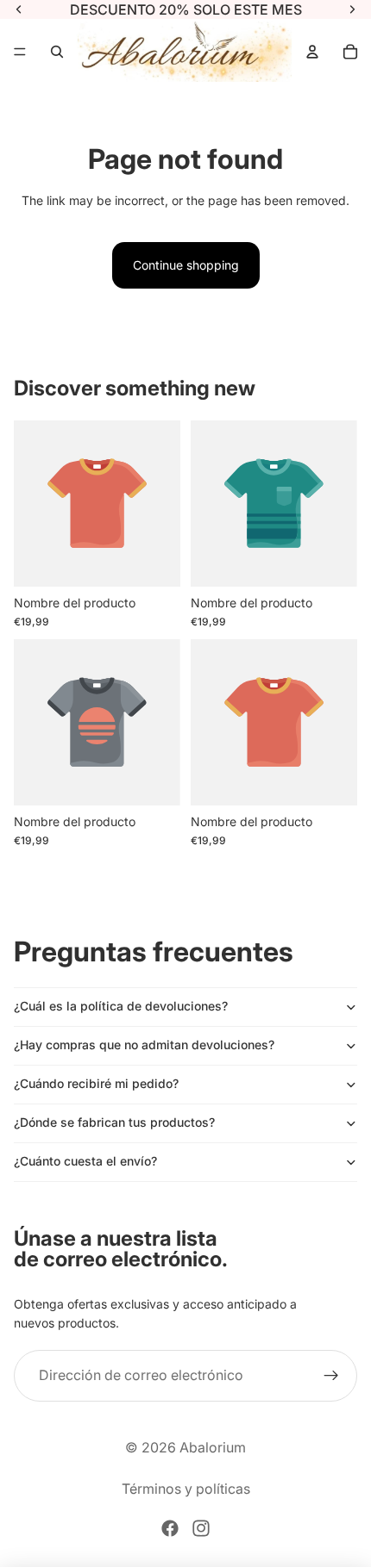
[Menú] (20, 52)
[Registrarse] (331, 1376)
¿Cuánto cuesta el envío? (85, 1160)
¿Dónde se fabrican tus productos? (114, 1122)
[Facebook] (170, 1528)
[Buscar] (57, 52)
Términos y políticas (186, 1488)
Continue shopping (186, 265)
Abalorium (212, 1447)
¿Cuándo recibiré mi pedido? (96, 1083)
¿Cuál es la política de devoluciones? (121, 1005)
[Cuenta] (312, 52)
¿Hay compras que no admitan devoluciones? (144, 1044)
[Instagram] (201, 1528)
